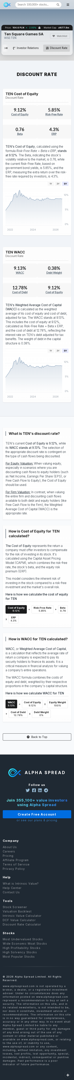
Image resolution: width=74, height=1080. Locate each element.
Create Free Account (37, 814)
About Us (10, 847)
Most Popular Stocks (19, 956)
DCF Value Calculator (19, 920)
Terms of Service (16, 864)
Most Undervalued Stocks (23, 939)
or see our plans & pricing (37, 820)
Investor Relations (28, 48)
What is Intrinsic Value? (21, 883)
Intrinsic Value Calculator (22, 915)
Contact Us (11, 892)
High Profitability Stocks (21, 948)
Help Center (12, 888)
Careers (9, 851)
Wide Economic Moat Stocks (25, 943)
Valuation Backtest (17, 911)
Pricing (8, 855)
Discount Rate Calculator (22, 924)
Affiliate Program (16, 860)
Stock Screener (15, 907)
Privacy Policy (14, 868)
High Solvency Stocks (20, 952)
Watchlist (61, 36)
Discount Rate (58, 48)
